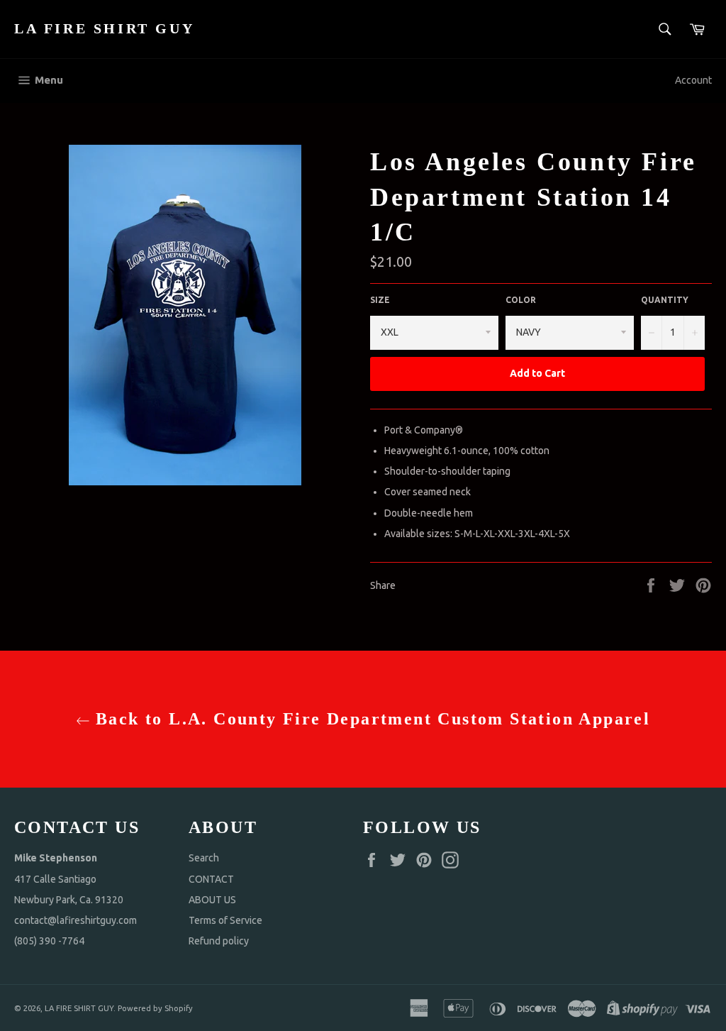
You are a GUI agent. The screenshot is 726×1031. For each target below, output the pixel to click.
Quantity (664, 299)
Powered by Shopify (155, 1008)
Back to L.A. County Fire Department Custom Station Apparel (370, 719)
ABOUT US (212, 899)
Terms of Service (225, 920)
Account (693, 80)
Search (204, 858)
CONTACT (211, 879)
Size (380, 299)
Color (521, 299)
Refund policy (219, 941)
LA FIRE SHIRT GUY (104, 28)
